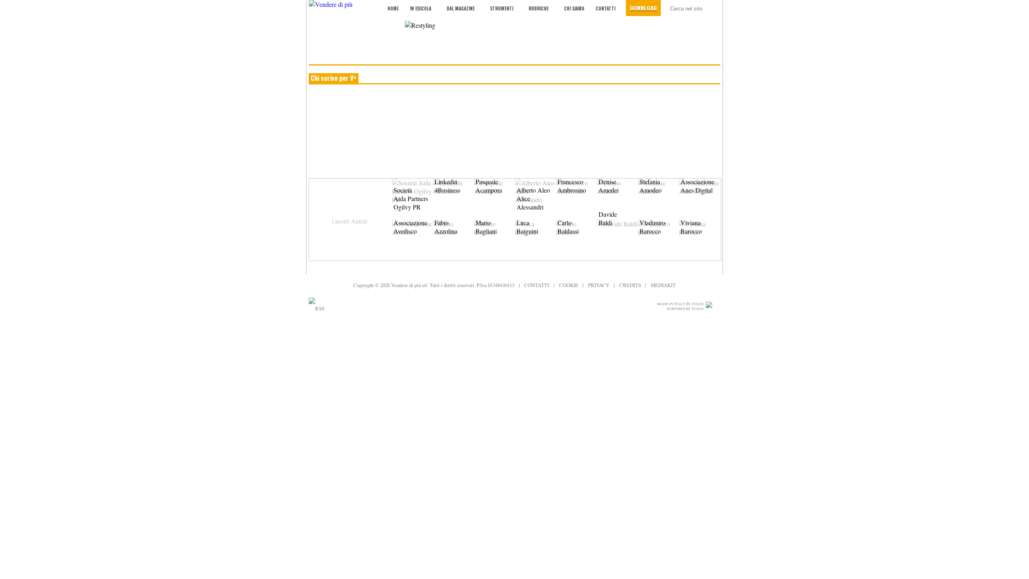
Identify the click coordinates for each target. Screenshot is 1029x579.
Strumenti (501, 8)
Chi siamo (574, 8)
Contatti (605, 8)
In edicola (420, 8)
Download (643, 8)
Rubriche (539, 8)
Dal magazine (461, 8)
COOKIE (568, 285)
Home (393, 8)
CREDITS (630, 285)
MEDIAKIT (663, 285)
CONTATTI (536, 285)
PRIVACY (598, 285)
